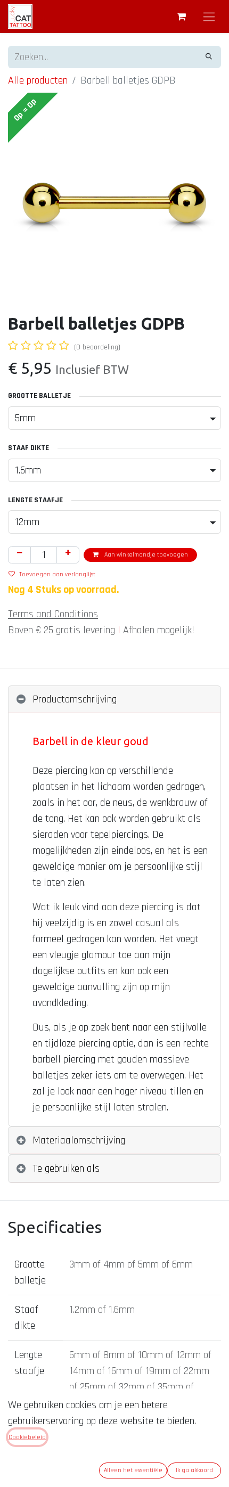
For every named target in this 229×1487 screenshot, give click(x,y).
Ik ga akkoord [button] (194, 1470)
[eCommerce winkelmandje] (181, 16)
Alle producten (38, 80)
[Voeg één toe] (67, 554)
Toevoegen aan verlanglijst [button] (57, 574)
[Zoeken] (209, 57)
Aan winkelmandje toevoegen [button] (145, 555)
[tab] (114, 699)
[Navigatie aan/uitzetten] (209, 16)
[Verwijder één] (19, 554)
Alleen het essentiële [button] (133, 1470)
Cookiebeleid (27, 1437)
